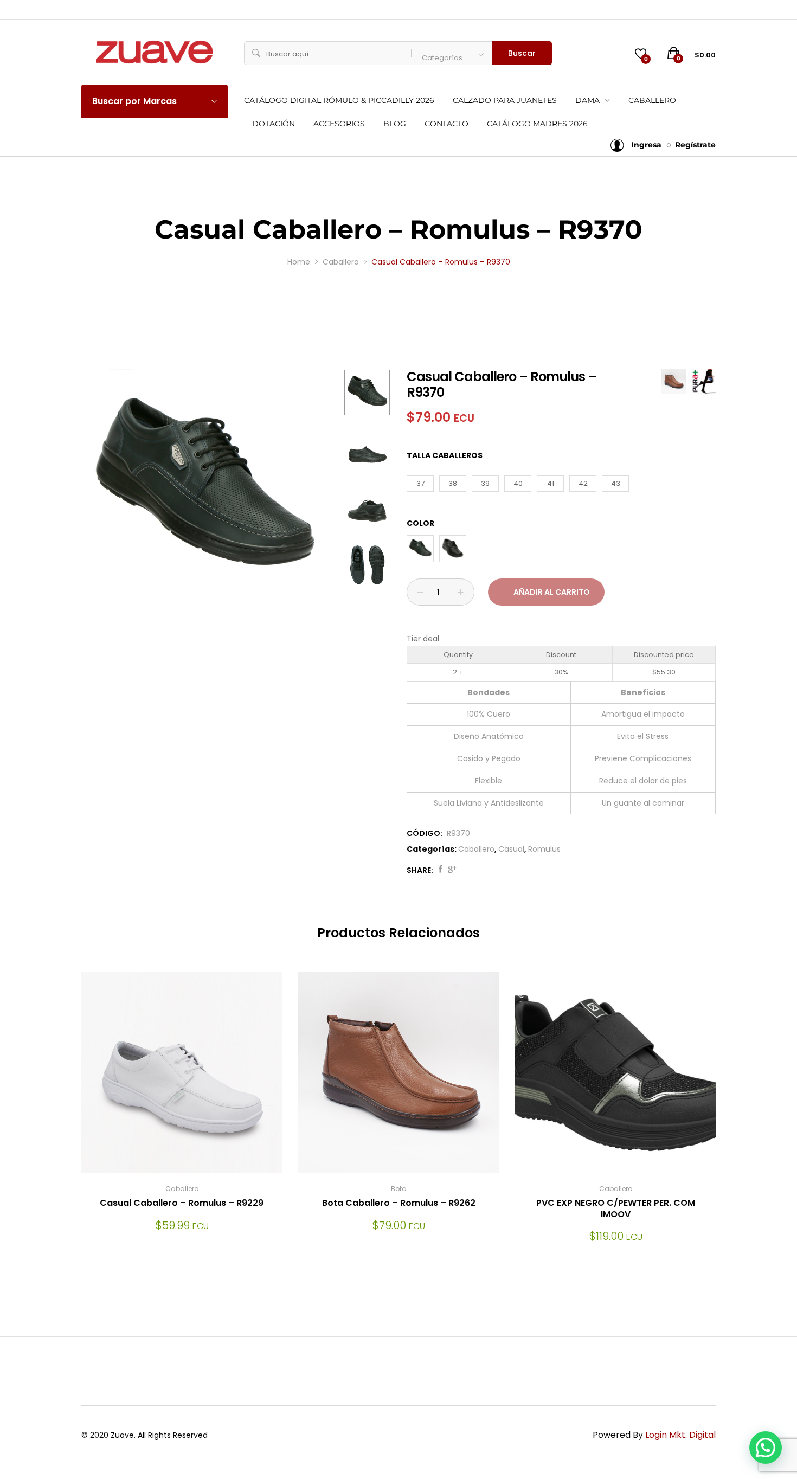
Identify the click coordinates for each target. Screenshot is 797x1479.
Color (420, 523)
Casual (511, 849)
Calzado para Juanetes (505, 100)
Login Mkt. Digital (680, 1435)
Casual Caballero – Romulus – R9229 (181, 1203)
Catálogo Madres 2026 (537, 123)
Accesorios (339, 123)
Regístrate (695, 145)
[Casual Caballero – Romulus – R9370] (440, 870)
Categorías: (432, 849)
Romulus (544, 849)
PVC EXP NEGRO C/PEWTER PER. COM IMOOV (615, 1208)
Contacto (446, 123)
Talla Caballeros (445, 455)
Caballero (652, 100)
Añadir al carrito (551, 592)
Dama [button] (587, 100)
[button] (765, 1447)
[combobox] (451, 53)
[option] (203, 491)
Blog (394, 123)
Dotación (273, 123)
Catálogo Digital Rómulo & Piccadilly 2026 (339, 100)
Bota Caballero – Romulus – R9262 (398, 1203)
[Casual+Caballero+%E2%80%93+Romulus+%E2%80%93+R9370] (452, 870)
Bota (399, 1188)
